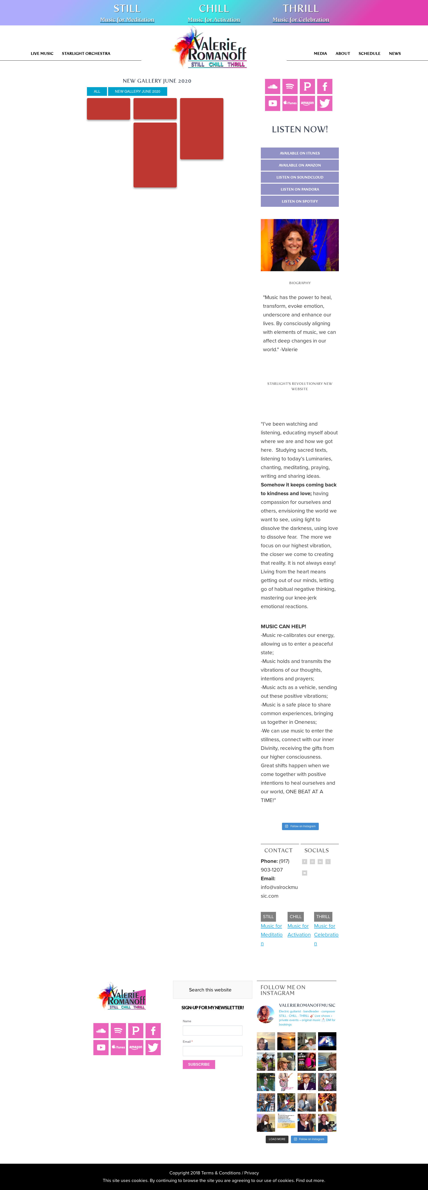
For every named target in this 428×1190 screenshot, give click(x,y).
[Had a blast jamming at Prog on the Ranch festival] (327, 1102)
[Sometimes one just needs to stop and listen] (286, 1062)
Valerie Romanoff (209, 50)
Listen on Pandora (300, 189)
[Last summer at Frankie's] (327, 1082)
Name (187, 1021)
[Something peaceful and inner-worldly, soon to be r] (266, 1102)
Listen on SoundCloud (299, 177)
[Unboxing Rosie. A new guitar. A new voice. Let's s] (307, 1041)
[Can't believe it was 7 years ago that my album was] (286, 1123)
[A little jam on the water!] (286, 1102)
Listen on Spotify (300, 201)
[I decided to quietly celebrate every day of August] (286, 1041)
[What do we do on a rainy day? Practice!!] (307, 1123)
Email (188, 1041)
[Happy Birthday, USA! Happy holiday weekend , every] (266, 1082)
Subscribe (199, 1064)
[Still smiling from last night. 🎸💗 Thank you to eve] (266, 1062)
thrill (301, 8)
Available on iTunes (300, 153)
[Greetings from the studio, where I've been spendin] (327, 1062)
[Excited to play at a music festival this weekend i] (266, 1123)
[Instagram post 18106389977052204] (286, 1082)
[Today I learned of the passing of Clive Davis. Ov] (307, 1082)
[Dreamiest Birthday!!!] (266, 1041)
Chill (214, 8)
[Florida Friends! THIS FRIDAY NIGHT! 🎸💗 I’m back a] (307, 1062)
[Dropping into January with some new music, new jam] (327, 1123)
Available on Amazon (300, 165)
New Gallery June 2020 (137, 91)
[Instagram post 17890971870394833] (327, 1041)
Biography (300, 283)
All (97, 91)
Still (127, 8)
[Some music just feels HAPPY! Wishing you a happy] (307, 1102)
